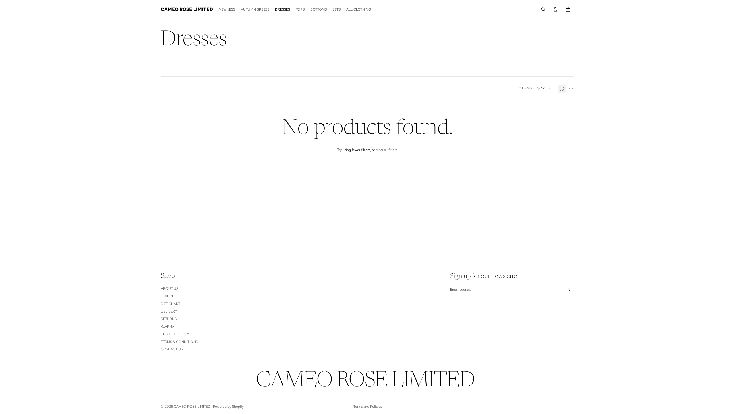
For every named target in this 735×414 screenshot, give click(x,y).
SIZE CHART (170, 304)
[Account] (555, 9)
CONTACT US (172, 349)
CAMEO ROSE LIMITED (192, 406)
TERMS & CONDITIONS (179, 342)
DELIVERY (169, 311)
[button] (544, 88)
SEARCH (168, 296)
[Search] (543, 9)
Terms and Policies (367, 406)
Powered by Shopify (228, 406)
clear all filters (386, 149)
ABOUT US (169, 288)
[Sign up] (568, 290)
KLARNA (167, 326)
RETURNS (169, 319)
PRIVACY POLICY (175, 334)
